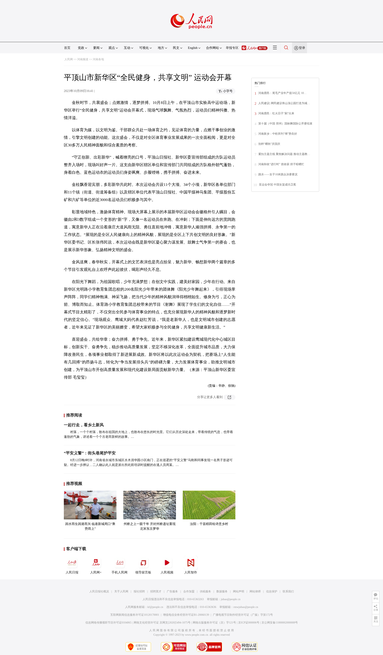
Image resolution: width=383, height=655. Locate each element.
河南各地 (98, 59)
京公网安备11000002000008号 (280, 622)
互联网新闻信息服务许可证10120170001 (134, 614)
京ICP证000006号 (248, 622)
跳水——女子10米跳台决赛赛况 (277, 174)
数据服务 (222, 591)
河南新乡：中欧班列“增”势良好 (277, 133)
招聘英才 (155, 591)
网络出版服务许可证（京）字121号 (214, 622)
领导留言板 (143, 572)
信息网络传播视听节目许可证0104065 (108, 622)
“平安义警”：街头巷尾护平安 (90, 453)
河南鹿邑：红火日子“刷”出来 (276, 113)
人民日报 (72, 572)
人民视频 (167, 572)
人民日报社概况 (99, 591)
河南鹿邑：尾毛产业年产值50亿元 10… (282, 93)
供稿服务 (205, 591)
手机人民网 (119, 572)
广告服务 (172, 591)
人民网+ (96, 572)
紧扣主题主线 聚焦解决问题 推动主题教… (284, 154)
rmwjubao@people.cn (245, 607)
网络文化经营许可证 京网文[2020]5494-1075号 (162, 622)
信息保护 (271, 591)
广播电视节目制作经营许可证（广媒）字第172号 (243, 614)
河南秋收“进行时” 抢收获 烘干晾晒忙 (281, 164)
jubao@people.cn (230, 599)
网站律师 (255, 591)
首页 (67, 47)
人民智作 (190, 572)
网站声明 (238, 591)
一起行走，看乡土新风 (84, 425)
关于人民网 (121, 591)
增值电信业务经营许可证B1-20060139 (186, 614)
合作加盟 (188, 591)
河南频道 (82, 59)
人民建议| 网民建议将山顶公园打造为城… (284, 103)
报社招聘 (139, 591)
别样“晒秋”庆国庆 (269, 143)
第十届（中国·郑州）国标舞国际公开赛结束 (285, 123)
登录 (302, 47)
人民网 (68, 59)
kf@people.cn (155, 607)
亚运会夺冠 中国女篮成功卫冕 (277, 184)
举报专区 (232, 47)
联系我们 (288, 591)
